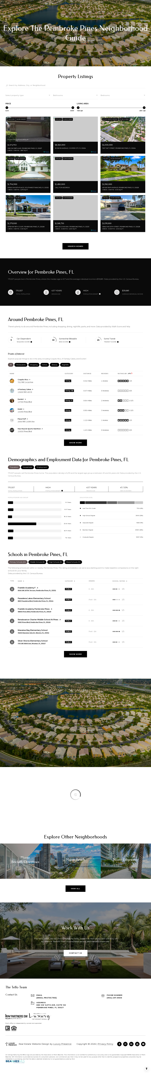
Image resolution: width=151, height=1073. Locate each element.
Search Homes (75, 246)
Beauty (55, 365)
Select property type (15, 95)
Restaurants (21, 365)
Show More (75, 654)
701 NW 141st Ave (25, 382)
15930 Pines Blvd (25, 431)
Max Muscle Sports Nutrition (29, 429)
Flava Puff (22, 419)
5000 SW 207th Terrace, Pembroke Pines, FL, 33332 (37, 590)
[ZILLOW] (137, 1044)
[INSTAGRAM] (125, 1044)
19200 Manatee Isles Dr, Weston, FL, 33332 (33, 633)
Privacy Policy (105, 1044)
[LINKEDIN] (131, 1044)
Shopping (34, 365)
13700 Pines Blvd (25, 402)
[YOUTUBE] (143, 1044)
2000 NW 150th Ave (26, 422)
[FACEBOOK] (119, 1044)
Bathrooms (58, 95)
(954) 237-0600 (114, 998)
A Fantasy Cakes (24, 389)
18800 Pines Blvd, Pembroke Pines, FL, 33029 (34, 611)
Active (45, 365)
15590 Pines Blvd (25, 412)
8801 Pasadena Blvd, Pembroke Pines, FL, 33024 (35, 601)
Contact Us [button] (75, 953)
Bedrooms (105, 95)
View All (75, 889)
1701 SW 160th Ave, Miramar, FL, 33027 (32, 643)
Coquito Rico (23, 380)
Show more (75, 443)
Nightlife (66, 365)
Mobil (20, 409)
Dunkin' (21, 399)
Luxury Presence (62, 1044)
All (11, 365)
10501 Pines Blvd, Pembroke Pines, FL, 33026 (34, 622)
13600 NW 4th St (25, 392)
